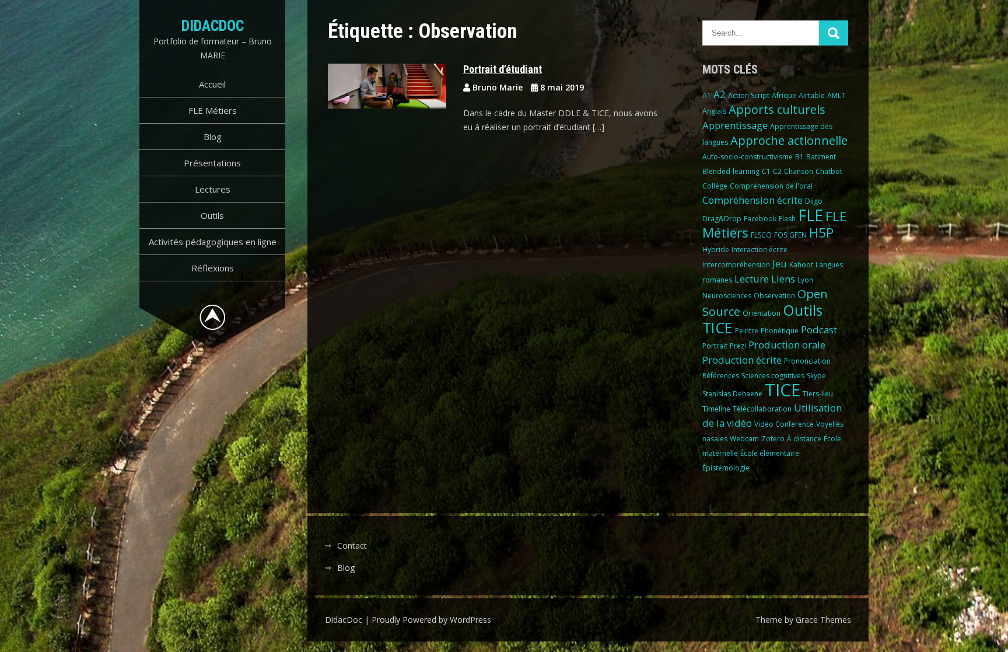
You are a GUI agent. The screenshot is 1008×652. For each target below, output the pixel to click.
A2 (719, 94)
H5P (821, 233)
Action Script (748, 95)
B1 (799, 157)
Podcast (819, 329)
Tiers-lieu (818, 394)
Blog (213, 136)
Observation (774, 296)
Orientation (761, 313)
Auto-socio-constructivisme (747, 157)
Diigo (813, 201)
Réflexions (212, 268)
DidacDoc (212, 25)
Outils (212, 215)
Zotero (773, 439)
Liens (783, 278)
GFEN (798, 235)
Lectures (212, 189)
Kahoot (801, 265)
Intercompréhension (736, 265)
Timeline (716, 409)
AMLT (836, 95)
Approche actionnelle (789, 140)
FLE (810, 215)
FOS (780, 235)
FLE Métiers (212, 110)
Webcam (744, 439)
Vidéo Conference (784, 424)
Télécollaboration (762, 409)
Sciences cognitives (772, 376)
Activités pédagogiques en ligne (212, 241)
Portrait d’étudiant (502, 69)
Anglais (714, 111)
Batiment (821, 157)
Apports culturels (777, 109)
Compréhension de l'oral (771, 186)
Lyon (805, 280)
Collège (714, 186)
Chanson (798, 171)
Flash (787, 219)
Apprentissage (735, 125)
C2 (777, 171)
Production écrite (742, 360)
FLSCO (761, 235)
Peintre (746, 331)
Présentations (212, 163)
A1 (706, 95)
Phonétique (780, 331)
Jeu (779, 263)
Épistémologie (726, 468)
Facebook (760, 219)
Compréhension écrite (752, 200)
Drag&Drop (721, 219)
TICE (782, 390)
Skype (816, 376)
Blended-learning (731, 171)
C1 (766, 171)
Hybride (715, 249)
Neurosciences (726, 296)
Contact (352, 545)
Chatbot (829, 171)
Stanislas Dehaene (732, 394)
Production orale (786, 344)
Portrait (714, 346)
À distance (804, 439)
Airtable (812, 95)
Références (720, 376)
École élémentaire (769, 453)
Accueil (212, 84)
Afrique (784, 95)
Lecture (751, 278)
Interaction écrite (760, 249)
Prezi (738, 346)
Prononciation (807, 361)
